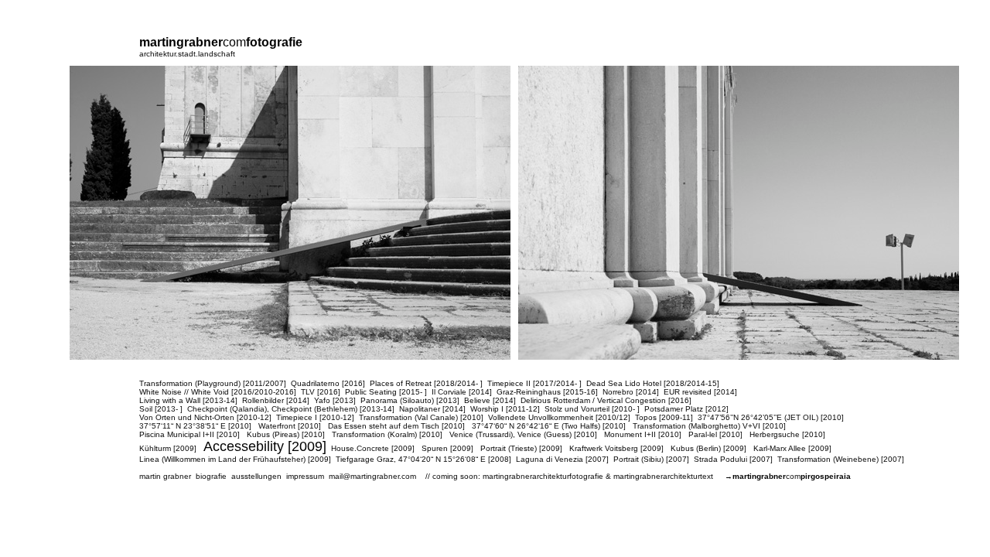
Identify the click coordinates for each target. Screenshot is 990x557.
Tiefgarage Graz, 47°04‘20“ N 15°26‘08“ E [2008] (423, 459)
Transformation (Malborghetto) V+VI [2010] (709, 426)
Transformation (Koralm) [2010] (387, 434)
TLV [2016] (320, 392)
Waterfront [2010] (289, 426)
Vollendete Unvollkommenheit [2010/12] (559, 417)
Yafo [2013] (335, 400)
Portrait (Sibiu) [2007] (651, 459)
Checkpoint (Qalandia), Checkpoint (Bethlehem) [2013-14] (290, 409)
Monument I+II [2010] (642, 434)
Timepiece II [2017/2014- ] (534, 383)
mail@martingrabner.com (372, 476)
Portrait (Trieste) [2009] (521, 448)
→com (788, 476)
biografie (211, 476)
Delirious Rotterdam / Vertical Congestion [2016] (606, 400)
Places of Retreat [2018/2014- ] (426, 383)
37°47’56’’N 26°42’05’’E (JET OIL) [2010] (771, 417)
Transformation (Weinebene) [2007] (840, 459)
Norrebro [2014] (631, 392)
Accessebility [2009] (264, 446)
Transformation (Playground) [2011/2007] (212, 383)
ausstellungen (256, 476)
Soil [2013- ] (161, 409)
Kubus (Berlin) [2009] (708, 448)
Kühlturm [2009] (167, 448)
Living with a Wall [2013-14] (188, 400)
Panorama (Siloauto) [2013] (409, 400)
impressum (305, 476)
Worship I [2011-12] (505, 409)
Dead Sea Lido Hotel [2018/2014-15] (652, 383)
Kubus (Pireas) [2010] (286, 434)
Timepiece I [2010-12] (315, 417)
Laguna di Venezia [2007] (562, 459)
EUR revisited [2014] (700, 392)
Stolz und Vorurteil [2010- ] (592, 409)
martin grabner (165, 476)
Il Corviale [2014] (462, 392)
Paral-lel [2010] (715, 434)
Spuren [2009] (447, 448)
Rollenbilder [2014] (275, 400)
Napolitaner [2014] (432, 409)
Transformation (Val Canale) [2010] (421, 417)
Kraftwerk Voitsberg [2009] (616, 448)
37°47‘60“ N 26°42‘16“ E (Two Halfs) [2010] (549, 426)
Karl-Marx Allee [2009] (792, 448)
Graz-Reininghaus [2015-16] (547, 392)
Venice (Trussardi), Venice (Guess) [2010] (523, 434)
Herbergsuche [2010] (787, 434)
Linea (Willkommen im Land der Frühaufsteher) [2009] (235, 459)
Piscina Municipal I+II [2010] (189, 434)
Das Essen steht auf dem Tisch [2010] (396, 426)
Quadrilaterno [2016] (328, 383)
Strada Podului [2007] (733, 459)
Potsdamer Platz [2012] (686, 409)
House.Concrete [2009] (373, 448)
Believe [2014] (490, 400)
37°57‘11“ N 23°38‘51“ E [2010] (195, 426)
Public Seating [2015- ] (386, 392)
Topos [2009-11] (664, 417)
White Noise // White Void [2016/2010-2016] (217, 392)
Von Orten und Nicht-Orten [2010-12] (205, 417)
